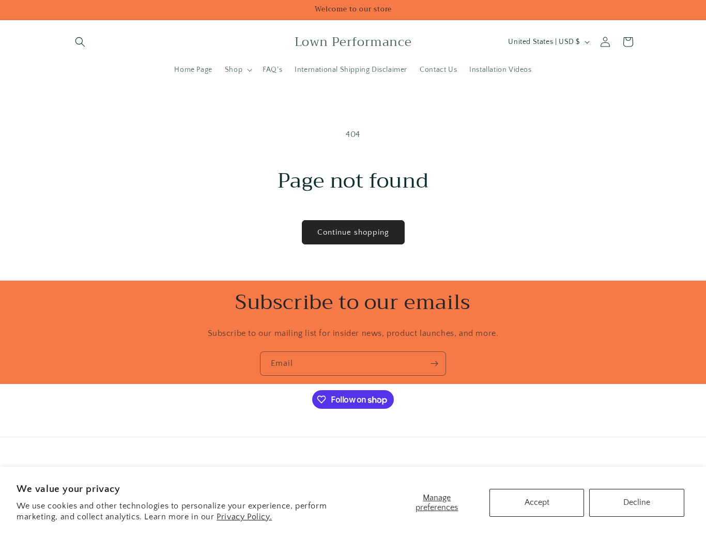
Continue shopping (353, 232)
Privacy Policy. (244, 516)
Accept (537, 502)
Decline (636, 502)
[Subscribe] (434, 363)
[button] (80, 41)
